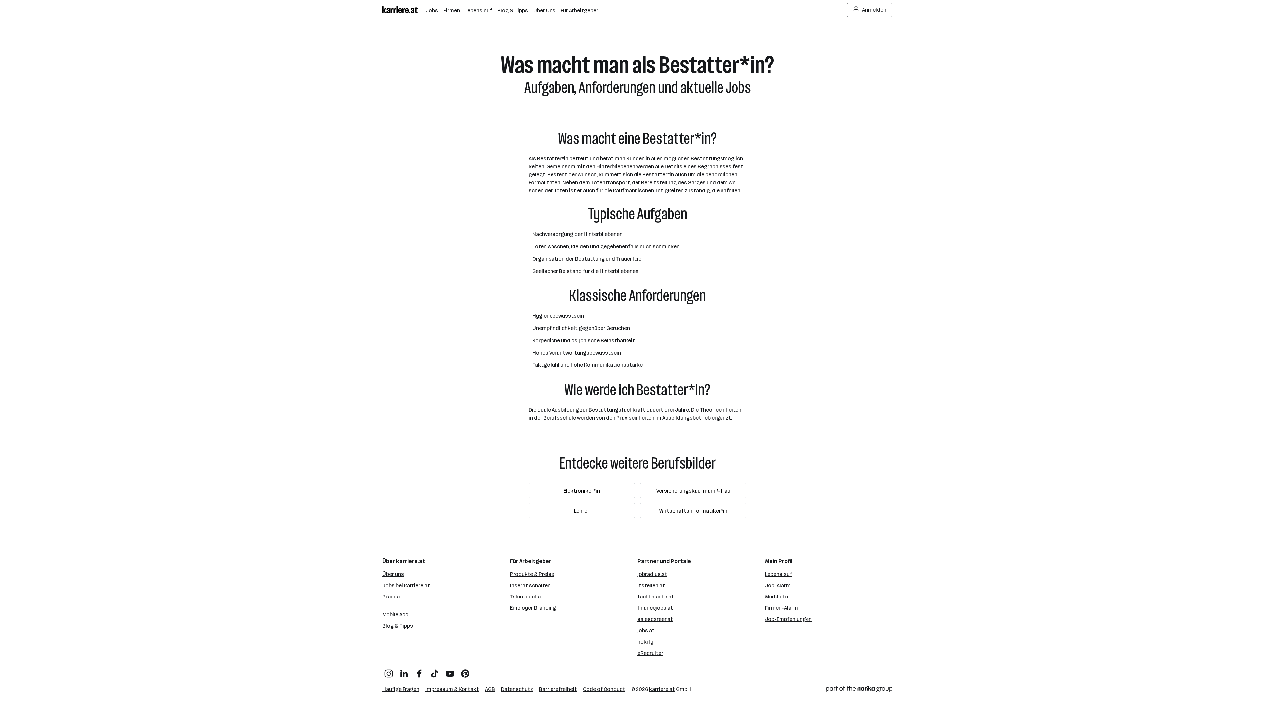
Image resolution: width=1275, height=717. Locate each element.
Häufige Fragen (400, 689)
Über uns (393, 574)
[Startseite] (404, 10)
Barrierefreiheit (558, 689)
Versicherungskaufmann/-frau (693, 491)
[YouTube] (450, 671)
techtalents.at (656, 597)
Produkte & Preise (532, 574)
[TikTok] (434, 671)
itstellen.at (651, 585)
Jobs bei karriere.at (406, 585)
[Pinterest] (465, 671)
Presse (391, 597)
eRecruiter (650, 653)
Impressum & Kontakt (452, 689)
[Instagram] (388, 671)
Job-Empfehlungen (788, 619)
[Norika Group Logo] (859, 690)
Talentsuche (525, 597)
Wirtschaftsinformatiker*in (693, 511)
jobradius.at (652, 574)
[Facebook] (419, 671)
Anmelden (874, 10)
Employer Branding (533, 608)
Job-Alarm (778, 585)
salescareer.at (655, 619)
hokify (645, 642)
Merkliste (776, 597)
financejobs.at (655, 608)
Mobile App (395, 614)
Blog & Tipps (397, 626)
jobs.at (646, 630)
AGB (490, 689)
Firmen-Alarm (781, 608)
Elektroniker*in (581, 491)
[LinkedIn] (404, 671)
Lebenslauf (778, 574)
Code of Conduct (604, 689)
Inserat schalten (530, 585)
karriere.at (662, 689)
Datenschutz (517, 689)
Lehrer (581, 511)
